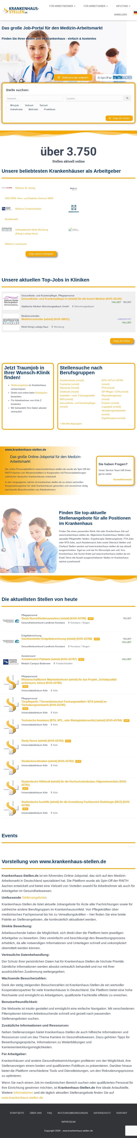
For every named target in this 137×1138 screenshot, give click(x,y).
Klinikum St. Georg (25, 188)
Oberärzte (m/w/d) (69, 387)
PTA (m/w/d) (108, 387)
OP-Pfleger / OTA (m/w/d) (115, 391)
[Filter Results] (127, 98)
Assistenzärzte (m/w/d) (72, 380)
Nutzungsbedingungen (73, 1113)
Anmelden (120, 14)
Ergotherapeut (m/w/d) (113, 418)
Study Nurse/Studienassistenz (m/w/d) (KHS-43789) (53, 618)
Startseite (17, 1113)
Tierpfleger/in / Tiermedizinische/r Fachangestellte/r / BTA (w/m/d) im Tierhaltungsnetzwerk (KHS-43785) (64, 703)
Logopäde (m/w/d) (111, 406)
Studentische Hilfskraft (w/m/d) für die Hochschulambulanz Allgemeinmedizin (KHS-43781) (74, 783)
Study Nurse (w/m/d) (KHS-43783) (42, 740)
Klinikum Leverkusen (16, 244)
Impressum (68, 1121)
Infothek (122, 6)
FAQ (49, 1113)
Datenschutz (102, 1113)
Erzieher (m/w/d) (110, 403)
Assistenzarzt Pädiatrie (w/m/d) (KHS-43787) (49, 659)
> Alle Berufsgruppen (71, 423)
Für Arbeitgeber (95, 6)
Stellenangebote (19, 385)
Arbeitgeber (41, 392)
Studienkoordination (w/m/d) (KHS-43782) (47, 761)
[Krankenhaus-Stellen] (20, 10)
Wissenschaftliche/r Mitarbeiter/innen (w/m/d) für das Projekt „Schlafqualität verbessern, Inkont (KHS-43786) (68, 681)
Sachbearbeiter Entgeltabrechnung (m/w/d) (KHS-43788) (56, 638)
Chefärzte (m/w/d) (69, 391)
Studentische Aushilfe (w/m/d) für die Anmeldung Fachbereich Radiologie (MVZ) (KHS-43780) (75, 804)
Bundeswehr (11, 219)
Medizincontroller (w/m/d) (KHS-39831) (45, 319)
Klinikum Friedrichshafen (28, 208)
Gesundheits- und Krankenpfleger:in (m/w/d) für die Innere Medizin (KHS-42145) (71, 298)
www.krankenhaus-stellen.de (22, 1097)
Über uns (36, 1113)
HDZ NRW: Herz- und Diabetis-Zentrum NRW (29, 198)
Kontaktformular (122, 479)
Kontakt (121, 1113)
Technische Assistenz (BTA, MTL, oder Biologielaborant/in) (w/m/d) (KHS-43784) (71, 720)
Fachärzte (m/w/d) (69, 384)
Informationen (24, 1092)
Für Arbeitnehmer (61, 6)
